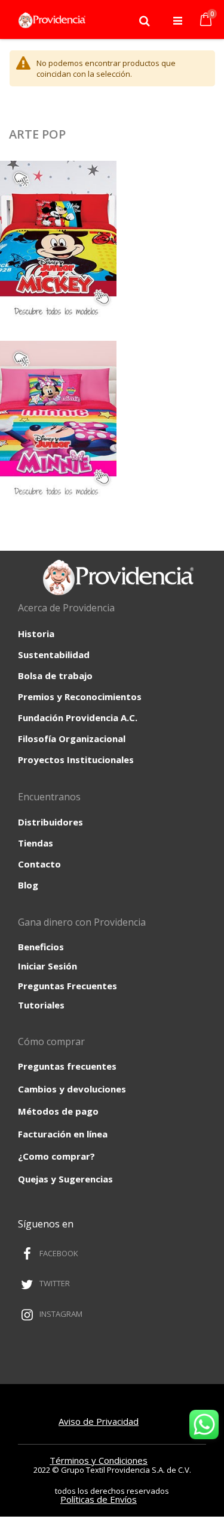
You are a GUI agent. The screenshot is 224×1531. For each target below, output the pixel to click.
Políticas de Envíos (98, 1499)
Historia (36, 634)
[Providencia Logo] (49, 20)
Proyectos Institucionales (76, 760)
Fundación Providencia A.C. (77, 718)
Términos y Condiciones (99, 1460)
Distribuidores (50, 822)
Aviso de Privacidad (99, 1421)
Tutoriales (41, 1005)
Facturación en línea (63, 1134)
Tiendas (35, 843)
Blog (28, 885)
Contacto (39, 864)
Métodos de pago (58, 1111)
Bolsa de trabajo (55, 676)
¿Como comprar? (56, 1156)
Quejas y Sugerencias (65, 1179)
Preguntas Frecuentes (67, 986)
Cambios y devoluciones (72, 1089)
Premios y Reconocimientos (80, 697)
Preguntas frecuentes (67, 1066)
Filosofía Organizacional (71, 739)
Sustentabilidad (54, 655)
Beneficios (41, 947)
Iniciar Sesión (47, 966)
